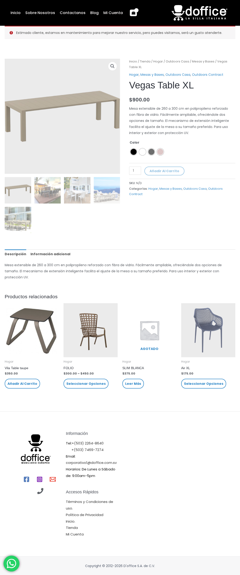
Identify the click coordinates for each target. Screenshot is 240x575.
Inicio (16, 12)
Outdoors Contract (207, 74)
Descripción (15, 254)
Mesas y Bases (203, 61)
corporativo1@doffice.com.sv (91, 462)
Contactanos (73, 12)
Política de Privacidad (84, 514)
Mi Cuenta (113, 12)
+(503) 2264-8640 (88, 443)
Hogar (158, 61)
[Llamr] (40, 491)
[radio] (133, 151)
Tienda (145, 61)
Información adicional (50, 254)
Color (134, 142)
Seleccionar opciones (86, 383)
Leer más (133, 383)
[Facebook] (26, 479)
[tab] (15, 254)
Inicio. (70, 521)
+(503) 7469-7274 (87, 449)
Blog (94, 12)
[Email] (53, 479)
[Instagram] (39, 479)
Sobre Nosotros (40, 12)
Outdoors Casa (177, 61)
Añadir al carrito (164, 171)
